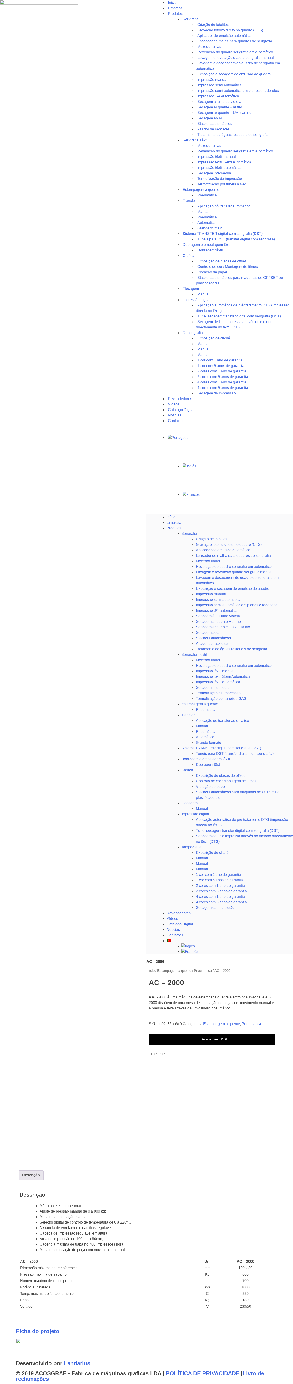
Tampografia (193, 333)
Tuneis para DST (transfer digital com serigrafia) (236, 239)
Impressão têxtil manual (215, 671)
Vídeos (172, 919)
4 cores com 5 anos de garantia (221, 902)
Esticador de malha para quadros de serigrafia (233, 555)
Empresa (174, 522)
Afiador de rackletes (212, 643)
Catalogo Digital (180, 924)
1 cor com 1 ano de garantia (218, 875)
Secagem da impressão (216, 393)
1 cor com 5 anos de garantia (219, 880)
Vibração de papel (211, 786)
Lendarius (77, 1363)
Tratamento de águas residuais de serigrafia (233, 135)
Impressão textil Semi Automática (223, 676)
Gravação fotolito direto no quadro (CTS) (229, 544)
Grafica (188, 256)
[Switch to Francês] (237, 494)
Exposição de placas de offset (220, 775)
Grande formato (208, 742)
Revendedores (179, 913)
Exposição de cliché (213, 338)
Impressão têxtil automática (218, 682)
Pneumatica (205, 709)
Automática (205, 737)
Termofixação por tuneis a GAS (221, 698)
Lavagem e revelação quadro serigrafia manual (234, 572)
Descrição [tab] (31, 1175)
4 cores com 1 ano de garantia (220, 897)
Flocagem (189, 803)
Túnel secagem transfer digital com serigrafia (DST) (237, 831)
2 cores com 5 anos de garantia (221, 891)
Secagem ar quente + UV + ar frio (223, 627)
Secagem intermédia (213, 687)
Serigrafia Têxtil (194, 654)
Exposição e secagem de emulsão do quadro (232, 588)
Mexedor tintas (208, 561)
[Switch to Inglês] (237, 466)
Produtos (175, 14)
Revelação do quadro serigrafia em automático (234, 566)
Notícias (173, 930)
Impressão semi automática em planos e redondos (236, 605)
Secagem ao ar (208, 632)
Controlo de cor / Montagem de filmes (226, 781)
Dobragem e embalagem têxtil (205, 759)
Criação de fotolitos (211, 539)
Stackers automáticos (213, 638)
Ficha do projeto (37, 1331)
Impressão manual (211, 594)
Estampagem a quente (199, 704)
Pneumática (205, 731)
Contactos (176, 421)
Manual (202, 726)
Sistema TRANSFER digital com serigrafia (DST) (221, 748)
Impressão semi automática (218, 599)
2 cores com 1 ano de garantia (220, 886)
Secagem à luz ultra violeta (218, 616)
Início (171, 517)
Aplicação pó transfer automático (223, 206)
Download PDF (213, 1039)
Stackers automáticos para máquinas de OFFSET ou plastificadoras (239, 280)
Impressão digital (195, 814)
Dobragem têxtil (209, 764)
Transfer (189, 201)
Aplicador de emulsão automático (223, 550)
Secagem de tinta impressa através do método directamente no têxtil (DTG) (234, 324)
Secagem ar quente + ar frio (218, 621)
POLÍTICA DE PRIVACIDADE (202, 1373)
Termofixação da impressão (218, 693)
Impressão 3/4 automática (217, 610)
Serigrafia (190, 19)
